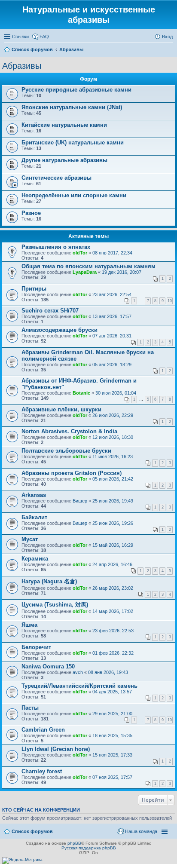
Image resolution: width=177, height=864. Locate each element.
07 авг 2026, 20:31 (111, 335)
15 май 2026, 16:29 (112, 545)
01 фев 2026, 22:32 (113, 653)
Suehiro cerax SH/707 (50, 310)
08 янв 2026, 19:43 (108, 672)
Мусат (29, 539)
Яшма (29, 625)
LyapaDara (85, 272)
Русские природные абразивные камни (76, 89)
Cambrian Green (43, 729)
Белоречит (36, 647)
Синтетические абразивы (56, 178)
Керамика (34, 558)
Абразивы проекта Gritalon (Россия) (71, 473)
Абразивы (21, 65)
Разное (31, 213)
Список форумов (32, 831)
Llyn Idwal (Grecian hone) (55, 749)
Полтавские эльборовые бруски (66, 450)
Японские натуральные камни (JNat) (71, 107)
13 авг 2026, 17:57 (111, 316)
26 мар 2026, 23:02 (112, 588)
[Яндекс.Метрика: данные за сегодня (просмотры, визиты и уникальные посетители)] (22, 860)
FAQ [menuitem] (44, 36)
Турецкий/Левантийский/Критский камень (79, 686)
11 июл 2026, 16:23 (112, 456)
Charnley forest (41, 771)
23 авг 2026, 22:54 (111, 294)
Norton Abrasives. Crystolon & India (69, 431)
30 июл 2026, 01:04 (115, 392)
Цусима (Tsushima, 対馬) (54, 604)
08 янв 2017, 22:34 (112, 252)
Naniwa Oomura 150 (48, 666)
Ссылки (20, 36)
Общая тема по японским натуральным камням (88, 266)
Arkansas (33, 495)
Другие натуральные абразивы (64, 160)
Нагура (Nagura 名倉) (49, 581)
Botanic (81, 392)
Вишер (80, 500)
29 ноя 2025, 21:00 (112, 713)
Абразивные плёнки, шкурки (61, 409)
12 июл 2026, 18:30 (112, 437)
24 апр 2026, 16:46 (112, 564)
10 (170, 301)
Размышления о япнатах (55, 247)
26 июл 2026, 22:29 (112, 415)
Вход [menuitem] (167, 36)
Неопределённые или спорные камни (73, 195)
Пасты (30, 708)
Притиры (33, 288)
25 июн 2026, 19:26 (112, 523)
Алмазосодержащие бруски (59, 330)
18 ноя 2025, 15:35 (112, 735)
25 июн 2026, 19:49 (112, 500)
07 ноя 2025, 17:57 (112, 777)
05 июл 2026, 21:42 (112, 478)
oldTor (80, 252)
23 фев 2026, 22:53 (113, 630)
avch (78, 672)
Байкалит (34, 517)
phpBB (74, 843)
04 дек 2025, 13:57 (112, 691)
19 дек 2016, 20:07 (121, 272)
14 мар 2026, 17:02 (112, 611)
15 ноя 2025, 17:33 (112, 754)
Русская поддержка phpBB (88, 848)
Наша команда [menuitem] (141, 831)
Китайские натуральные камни (64, 125)
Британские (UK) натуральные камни (72, 142)
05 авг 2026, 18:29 (111, 364)
